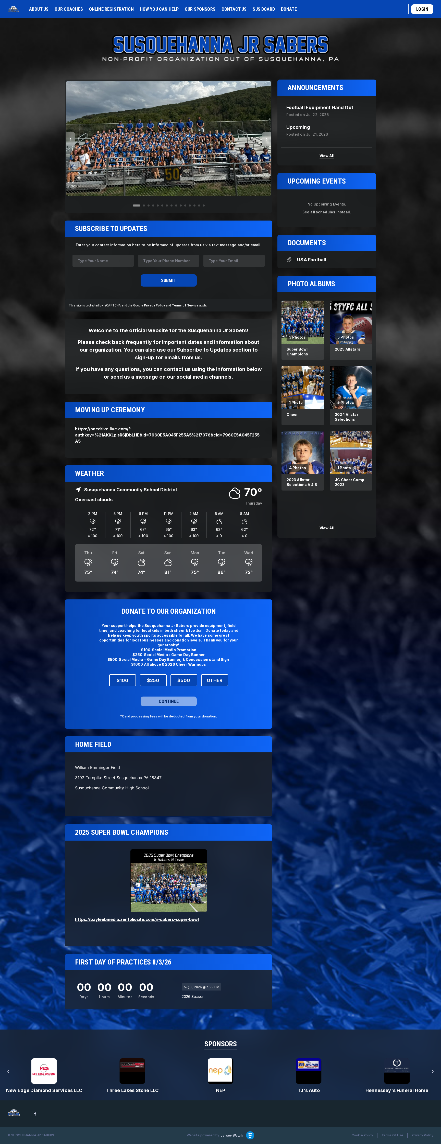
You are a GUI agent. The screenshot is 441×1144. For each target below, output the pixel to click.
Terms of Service (185, 305)
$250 (153, 680)
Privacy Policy (154, 305)
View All (327, 155)
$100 (122, 680)
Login (422, 9)
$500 (183, 680)
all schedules (322, 212)
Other (215, 680)
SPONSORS (220, 1044)
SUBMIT (168, 280)
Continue (169, 701)
